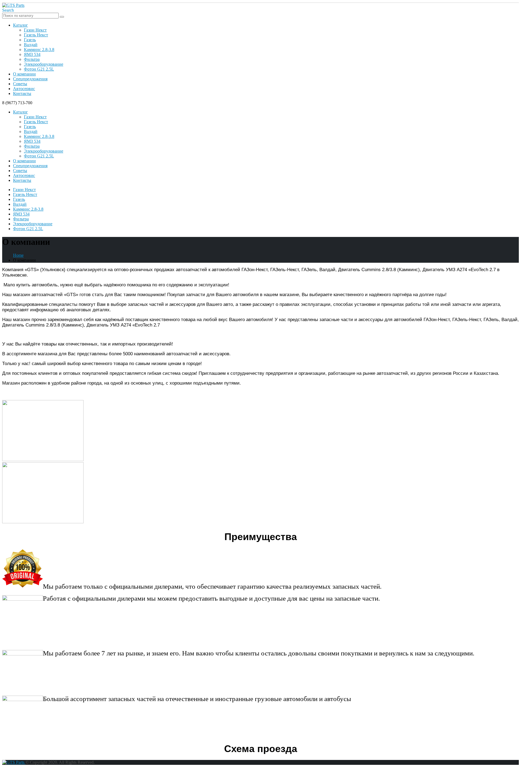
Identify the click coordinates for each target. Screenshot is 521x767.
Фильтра (32, 59)
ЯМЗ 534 (32, 54)
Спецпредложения (30, 79)
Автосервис (24, 88)
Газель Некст (36, 35)
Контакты (22, 93)
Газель (30, 39)
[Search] (62, 17)
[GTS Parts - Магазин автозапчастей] (13, 5)
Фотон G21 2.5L (39, 69)
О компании (24, 74)
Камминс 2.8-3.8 (39, 49)
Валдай (30, 44)
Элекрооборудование (43, 64)
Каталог (20, 25)
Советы (20, 83)
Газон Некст (35, 30)
